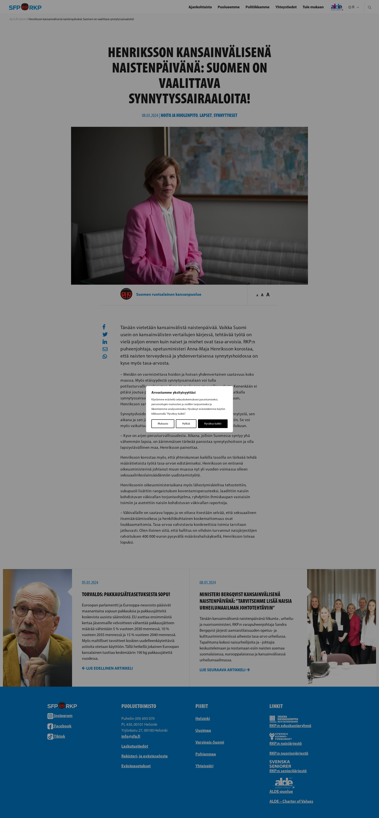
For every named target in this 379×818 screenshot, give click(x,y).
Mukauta (163, 423)
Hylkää (186, 423)
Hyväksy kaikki (212, 423)
